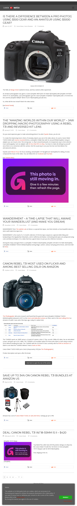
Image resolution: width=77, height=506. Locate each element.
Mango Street (14, 90)
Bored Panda (9, 105)
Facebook (41, 154)
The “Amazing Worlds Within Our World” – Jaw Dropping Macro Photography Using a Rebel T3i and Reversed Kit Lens (38, 123)
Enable (65, 497)
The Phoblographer (9, 316)
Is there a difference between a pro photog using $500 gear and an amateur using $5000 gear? (37, 19)
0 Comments (33, 130)
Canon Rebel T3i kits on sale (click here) (28, 416)
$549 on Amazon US (64, 343)
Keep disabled (68, 501)
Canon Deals (19, 382)
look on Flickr (36, 345)
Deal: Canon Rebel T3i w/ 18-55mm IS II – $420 (34, 432)
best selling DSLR (64, 318)
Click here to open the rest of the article (38, 363)
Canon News (20, 26)
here (6, 247)
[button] (73, 7)
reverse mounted (20, 140)
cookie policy (21, 497)
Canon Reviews (28, 26)
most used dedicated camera (36, 318)
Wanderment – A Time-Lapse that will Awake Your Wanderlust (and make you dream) (37, 220)
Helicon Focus (15, 152)
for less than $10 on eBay (37, 144)
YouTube (49, 154)
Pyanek (46, 134)
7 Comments (40, 26)
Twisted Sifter (9, 158)
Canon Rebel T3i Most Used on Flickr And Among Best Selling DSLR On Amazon (34, 265)
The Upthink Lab (21, 229)
